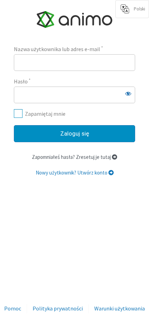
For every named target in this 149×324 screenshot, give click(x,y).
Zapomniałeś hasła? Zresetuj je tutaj (72, 157)
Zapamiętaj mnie (45, 113)
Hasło (22, 81)
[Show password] (128, 93)
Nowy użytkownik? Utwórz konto (72, 172)
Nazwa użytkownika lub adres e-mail (58, 48)
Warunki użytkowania (119, 308)
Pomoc (12, 308)
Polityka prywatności (58, 308)
